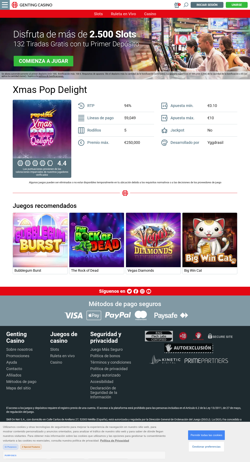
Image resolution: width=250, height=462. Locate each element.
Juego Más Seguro (106, 349)
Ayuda (11, 362)
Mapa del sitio (18, 388)
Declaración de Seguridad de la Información (103, 392)
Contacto (14, 368)
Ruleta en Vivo (123, 14)
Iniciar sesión (207, 5)
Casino (150, 14)
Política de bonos (105, 355)
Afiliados (13, 375)
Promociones (17, 355)
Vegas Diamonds (141, 270)
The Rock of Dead (84, 270)
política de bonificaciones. (51, 76)
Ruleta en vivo (62, 355)
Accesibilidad (101, 381)
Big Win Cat (193, 270)
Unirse (237, 5)
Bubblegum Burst (27, 270)
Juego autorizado (105, 375)
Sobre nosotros (19, 349)
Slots (98, 14)
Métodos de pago (21, 381)
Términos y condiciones (110, 362)
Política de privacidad (109, 368)
